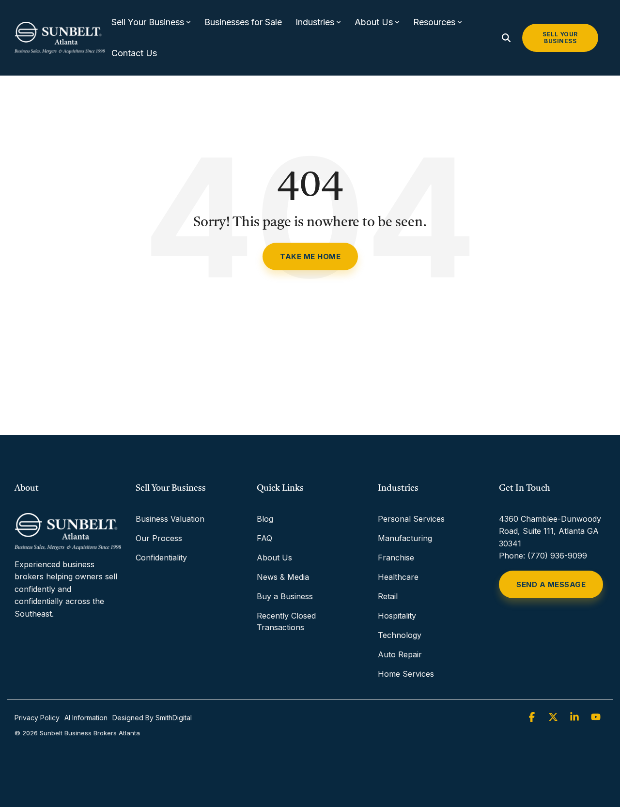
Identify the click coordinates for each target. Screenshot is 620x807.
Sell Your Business (147, 22)
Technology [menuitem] (399, 635)
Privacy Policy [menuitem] (37, 718)
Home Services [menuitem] (406, 674)
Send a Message (551, 584)
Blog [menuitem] (265, 519)
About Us (374, 22)
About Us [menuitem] (274, 557)
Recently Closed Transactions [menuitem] (287, 621)
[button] (533, 718)
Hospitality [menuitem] (397, 616)
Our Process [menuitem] (159, 538)
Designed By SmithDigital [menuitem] (152, 718)
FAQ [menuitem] (264, 538)
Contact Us (134, 53)
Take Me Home (310, 256)
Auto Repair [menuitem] (400, 654)
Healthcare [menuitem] (398, 577)
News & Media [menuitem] (283, 577)
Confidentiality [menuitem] (161, 557)
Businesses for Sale (243, 22)
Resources (434, 22)
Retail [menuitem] (388, 596)
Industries (314, 22)
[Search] (506, 38)
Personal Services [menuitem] (411, 519)
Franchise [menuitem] (396, 557)
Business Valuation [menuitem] (170, 519)
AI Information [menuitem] (86, 718)
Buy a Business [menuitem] (285, 596)
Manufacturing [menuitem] (405, 538)
